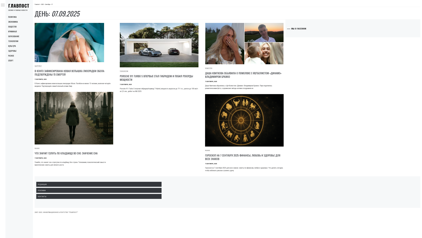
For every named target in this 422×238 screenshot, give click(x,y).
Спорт (10, 60)
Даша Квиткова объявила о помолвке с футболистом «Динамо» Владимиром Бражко (243, 75)
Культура (12, 46)
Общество (12, 26)
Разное (11, 55)
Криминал (12, 31)
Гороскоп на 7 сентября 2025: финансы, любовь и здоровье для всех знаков (242, 157)
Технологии (13, 41)
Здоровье (12, 51)
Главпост (18, 5)
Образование (13, 36)
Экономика (13, 21)
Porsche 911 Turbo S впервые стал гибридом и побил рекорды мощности (156, 78)
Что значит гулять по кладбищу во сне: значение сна (66, 153)
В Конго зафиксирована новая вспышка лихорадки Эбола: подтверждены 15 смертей (70, 72)
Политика (12, 17)
